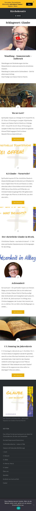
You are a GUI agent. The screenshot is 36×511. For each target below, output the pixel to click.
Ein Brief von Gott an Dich (11, 479)
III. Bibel (5, 460)
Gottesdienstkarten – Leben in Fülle (14, 444)
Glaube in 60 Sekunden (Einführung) (14, 448)
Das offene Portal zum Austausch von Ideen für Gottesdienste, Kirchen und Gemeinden (17, 435)
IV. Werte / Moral (8, 463)
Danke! (5, 483)
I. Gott (5, 452)
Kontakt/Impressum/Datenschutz (13, 440)
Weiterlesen (18, 139)
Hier (29, 4)
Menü (19, 15)
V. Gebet (5, 467)
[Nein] (34, 505)
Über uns (6, 471)
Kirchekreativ (18, 11)
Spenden (5, 475)
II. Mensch (6, 456)
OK (18, 508)
